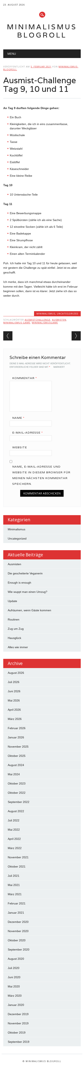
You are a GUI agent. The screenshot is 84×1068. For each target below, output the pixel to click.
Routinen (13, 619)
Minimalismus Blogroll (42, 31)
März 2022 (15, 848)
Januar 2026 (16, 737)
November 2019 (18, 1023)
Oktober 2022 (16, 792)
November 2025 (18, 746)
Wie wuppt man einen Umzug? (27, 591)
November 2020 (18, 931)
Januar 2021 (16, 912)
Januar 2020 (16, 1005)
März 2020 (15, 995)
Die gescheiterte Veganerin (25, 573)
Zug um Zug (16, 628)
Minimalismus (45, 313)
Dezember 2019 (18, 1014)
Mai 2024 (14, 774)
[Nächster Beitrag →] (76, 335)
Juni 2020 (14, 977)
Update (12, 601)
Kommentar (24, 378)
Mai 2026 (14, 700)
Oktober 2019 (16, 1032)
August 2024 (16, 765)
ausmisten (59, 319)
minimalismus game (16, 322)
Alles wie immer (18, 647)
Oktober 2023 (16, 783)
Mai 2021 (14, 885)
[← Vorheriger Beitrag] (7, 335)
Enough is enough (19, 582)
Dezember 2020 (18, 921)
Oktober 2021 (16, 866)
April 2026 (14, 709)
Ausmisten (14, 564)
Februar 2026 (16, 728)
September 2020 (18, 949)
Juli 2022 (13, 820)
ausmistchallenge (37, 319)
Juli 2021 (13, 875)
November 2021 (18, 857)
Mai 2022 (14, 829)
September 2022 (18, 802)
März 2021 (15, 894)
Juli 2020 (13, 968)
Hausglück (14, 638)
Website (19, 447)
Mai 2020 (14, 986)
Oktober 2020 (16, 940)
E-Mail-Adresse (27, 432)
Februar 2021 (16, 903)
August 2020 (16, 958)
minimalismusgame (45, 322)
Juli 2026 (13, 682)
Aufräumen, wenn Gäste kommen (29, 610)
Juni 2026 (14, 691)
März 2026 (15, 719)
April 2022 (14, 838)
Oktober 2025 (16, 755)
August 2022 (16, 811)
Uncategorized (67, 313)
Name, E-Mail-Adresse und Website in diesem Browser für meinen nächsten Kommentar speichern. (41, 475)
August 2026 (16, 672)
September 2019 (18, 1041)
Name (18, 418)
